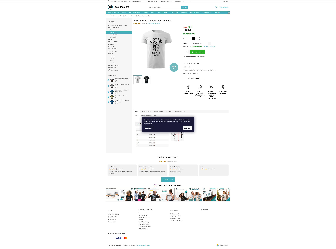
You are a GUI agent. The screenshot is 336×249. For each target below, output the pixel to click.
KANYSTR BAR (112, 68)
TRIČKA (110, 30)
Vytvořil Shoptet (224, 245)
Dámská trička (114, 35)
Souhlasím (187, 128)
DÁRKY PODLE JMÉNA (113, 28)
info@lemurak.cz (114, 214)
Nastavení (148, 128)
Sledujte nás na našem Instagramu (170, 185)
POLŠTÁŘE (111, 46)
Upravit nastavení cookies (143, 245)
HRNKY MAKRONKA (113, 42)
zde (151, 124)
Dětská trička (113, 37)
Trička (111, 61)
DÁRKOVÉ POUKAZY (113, 70)
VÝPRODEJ (111, 54)
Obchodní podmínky (144, 224)
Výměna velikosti (165, 1)
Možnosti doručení (210, 47)
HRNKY (110, 39)
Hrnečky (112, 58)
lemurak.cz (113, 219)
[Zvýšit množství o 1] (189, 51)
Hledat (184, 7)
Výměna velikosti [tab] (158, 111)
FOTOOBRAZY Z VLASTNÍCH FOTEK (117, 25)
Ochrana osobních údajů (145, 226)
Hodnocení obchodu (180, 1)
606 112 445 (113, 217)
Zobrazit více (168, 179)
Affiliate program (143, 229)
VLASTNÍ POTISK (112, 51)
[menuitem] (117, 12)
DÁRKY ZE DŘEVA (112, 49)
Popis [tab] (136, 111)
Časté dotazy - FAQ (144, 222)
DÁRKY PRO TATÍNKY (113, 65)
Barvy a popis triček (175, 216)
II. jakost (112, 56)
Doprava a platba (152, 1)
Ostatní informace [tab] (180, 111)
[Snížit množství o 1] (189, 53)
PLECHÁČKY (111, 44)
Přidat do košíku (198, 52)
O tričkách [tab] (169, 111)
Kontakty (141, 220)
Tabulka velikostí (174, 214)
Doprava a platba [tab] (146, 111)
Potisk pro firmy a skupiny (176, 220)
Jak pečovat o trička (175, 218)
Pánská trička (113, 32)
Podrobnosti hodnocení (154, 23)
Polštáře (112, 63)
